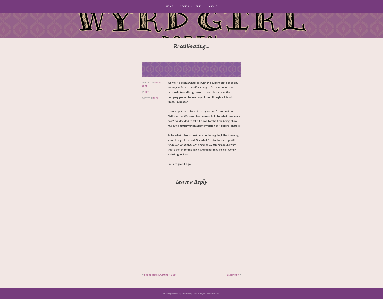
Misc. (199, 6)
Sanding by (233, 274)
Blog (156, 98)
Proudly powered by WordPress (177, 293)
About (213, 6)
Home (169, 6)
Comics (184, 6)
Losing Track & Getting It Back (160, 274)
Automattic (214, 293)
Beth (147, 92)
